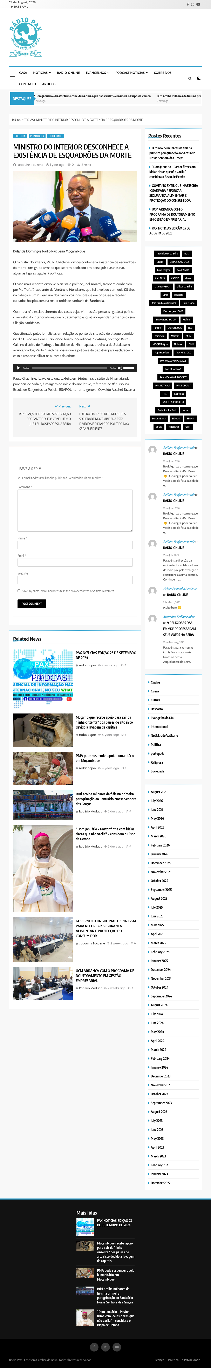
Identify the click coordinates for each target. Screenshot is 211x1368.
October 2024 (159, 987)
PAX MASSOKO (183, 352)
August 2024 (159, 1005)
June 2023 (157, 1129)
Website (23, 573)
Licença (159, 1360)
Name (22, 538)
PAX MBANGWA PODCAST (173, 377)
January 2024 (159, 1067)
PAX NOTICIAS (162, 385)
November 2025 (161, 872)
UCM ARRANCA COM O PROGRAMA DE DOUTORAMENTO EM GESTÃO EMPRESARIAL (105, 975)
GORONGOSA (175, 327)
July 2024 (157, 1014)
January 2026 (159, 854)
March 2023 (158, 1156)
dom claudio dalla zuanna (164, 303)
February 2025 (160, 952)
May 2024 (157, 1031)
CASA (23, 73)
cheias (188, 278)
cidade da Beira (184, 286)
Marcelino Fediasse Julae (178, 617)
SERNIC (190, 418)
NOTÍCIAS (40, 73)
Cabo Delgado (163, 270)
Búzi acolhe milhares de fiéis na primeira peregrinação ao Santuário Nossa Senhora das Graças (106, 799)
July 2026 (157, 800)
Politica (20, 136)
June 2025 (157, 916)
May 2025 (157, 925)
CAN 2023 (160, 278)
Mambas (175, 336)
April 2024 (157, 1040)
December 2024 (161, 969)
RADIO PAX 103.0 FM (173, 402)
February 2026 (160, 845)
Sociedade (55, 136)
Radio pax (179, 393)
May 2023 (157, 1138)
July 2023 (157, 1120)
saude (185, 410)
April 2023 (157, 1147)
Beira (186, 253)
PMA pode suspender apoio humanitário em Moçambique (115, 1274)
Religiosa (157, 762)
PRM (165, 393)
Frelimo (186, 319)
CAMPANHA (183, 270)
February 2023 (160, 1165)
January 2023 (159, 1174)
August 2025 (159, 898)
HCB (190, 327)
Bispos (160, 261)
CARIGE (175, 278)
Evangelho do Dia (162, 718)
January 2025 (159, 960)
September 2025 (161, 889)
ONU (191, 344)
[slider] (129, 367)
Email (22, 556)
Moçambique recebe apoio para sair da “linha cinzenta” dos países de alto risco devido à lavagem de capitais (104, 722)
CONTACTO (27, 84)
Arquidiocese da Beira (167, 253)
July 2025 (157, 907)
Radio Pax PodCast (167, 410)
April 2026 (157, 827)
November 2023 (161, 1085)
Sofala (159, 426)
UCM (187, 426)
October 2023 (159, 1094)
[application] (75, 368)
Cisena (155, 691)
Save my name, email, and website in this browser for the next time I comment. (68, 591)
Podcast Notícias (130, 73)
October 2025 (159, 880)
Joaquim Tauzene (30, 165)
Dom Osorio (189, 303)
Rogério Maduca (90, 811)
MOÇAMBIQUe (160, 344)
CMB (165, 294)
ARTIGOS (48, 84)
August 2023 (159, 1111)
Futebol (157, 327)
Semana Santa (158, 418)
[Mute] (120, 368)
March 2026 (158, 836)
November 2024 (161, 978)
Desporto (178, 294)
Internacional (159, 726)
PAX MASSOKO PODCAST (173, 360)
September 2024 (161, 996)
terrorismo (174, 426)
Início (15, 120)
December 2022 (160, 1183)
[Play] (18, 368)
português (37, 136)
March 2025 (158, 943)
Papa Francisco (162, 352)
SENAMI (176, 418)
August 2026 (159, 792)
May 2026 (157, 818)
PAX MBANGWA (173, 369)
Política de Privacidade (184, 1360)
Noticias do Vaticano (164, 735)
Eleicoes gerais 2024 (173, 311)
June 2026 (157, 809)
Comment (25, 487)
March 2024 (158, 1049)
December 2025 (161, 863)
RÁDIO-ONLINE (68, 73)
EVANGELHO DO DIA (166, 319)
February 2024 (160, 1058)
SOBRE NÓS (162, 73)
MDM (188, 336)
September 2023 (161, 1103)
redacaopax (87, 665)
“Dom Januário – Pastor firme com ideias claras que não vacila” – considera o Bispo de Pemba (72, 96)
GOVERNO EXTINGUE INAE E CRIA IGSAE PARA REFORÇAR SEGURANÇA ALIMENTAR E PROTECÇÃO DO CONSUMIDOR (106, 928)
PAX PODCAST (183, 385)
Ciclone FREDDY (162, 286)
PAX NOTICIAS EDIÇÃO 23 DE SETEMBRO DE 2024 (114, 1222)
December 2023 (160, 1076)
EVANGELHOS (96, 73)
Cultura (156, 700)
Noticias (178, 344)
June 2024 (157, 1023)
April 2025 (157, 934)
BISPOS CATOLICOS (180, 261)
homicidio (159, 336)
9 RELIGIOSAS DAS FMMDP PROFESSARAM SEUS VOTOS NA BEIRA (179, 628)
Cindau (155, 682)
